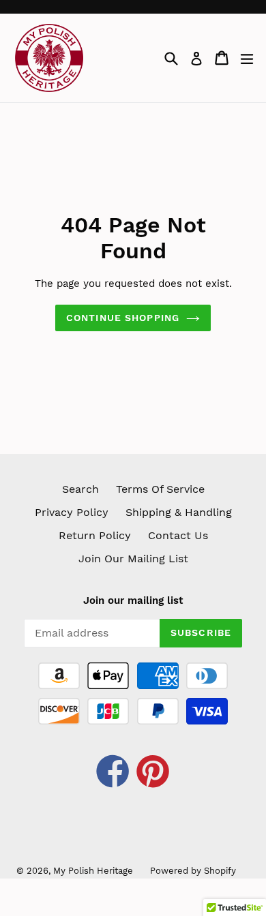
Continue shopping (122, 317)
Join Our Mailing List (133, 558)
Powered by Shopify (193, 871)
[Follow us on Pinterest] (153, 773)
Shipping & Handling (178, 512)
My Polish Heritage (93, 871)
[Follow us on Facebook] (113, 773)
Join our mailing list (133, 600)
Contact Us (178, 535)
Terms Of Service (160, 489)
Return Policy (95, 535)
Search (80, 489)
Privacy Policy (71, 512)
